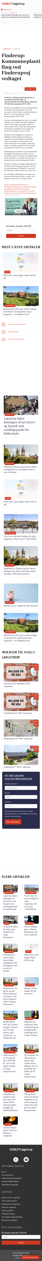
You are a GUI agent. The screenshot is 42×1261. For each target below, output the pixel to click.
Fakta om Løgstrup (9, 1207)
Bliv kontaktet (13, 821)
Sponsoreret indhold (9, 1220)
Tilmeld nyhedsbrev (30, 1257)
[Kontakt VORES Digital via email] (26, 1159)
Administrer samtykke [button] (10, 1185)
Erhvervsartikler (8, 1210)
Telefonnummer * (11, 784)
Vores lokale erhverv (9, 1201)
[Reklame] (21, 206)
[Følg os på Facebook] (15, 1159)
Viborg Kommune (8, 1214)
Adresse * (8, 802)
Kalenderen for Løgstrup (11, 1204)
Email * (7, 793)
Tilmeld (21, 236)
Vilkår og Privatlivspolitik (11, 1178)
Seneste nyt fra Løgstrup (11, 1198)
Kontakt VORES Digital (10, 1181)
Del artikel (29, 89)
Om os (4, 1172)
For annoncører (7, 1175)
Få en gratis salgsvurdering (12, 1217)
